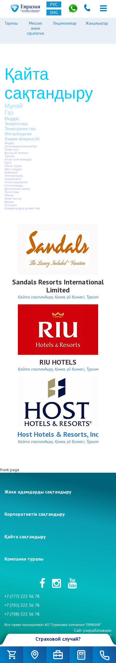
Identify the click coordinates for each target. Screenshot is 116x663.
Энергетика (16, 123)
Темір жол (11, 149)
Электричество (20, 128)
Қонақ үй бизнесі (16, 152)
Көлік (8, 162)
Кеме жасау (12, 198)
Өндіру (9, 143)
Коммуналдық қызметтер (22, 208)
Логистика (11, 192)
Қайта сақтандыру (35, 297)
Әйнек (8, 195)
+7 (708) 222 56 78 (22, 614)
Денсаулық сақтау (17, 188)
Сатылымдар (13, 185)
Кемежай (11, 172)
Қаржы (9, 201)
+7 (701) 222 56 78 (22, 605)
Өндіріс (12, 118)
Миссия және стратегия (35, 28)
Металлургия (18, 133)
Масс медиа (13, 169)
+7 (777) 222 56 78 (22, 596)
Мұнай (13, 105)
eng (54, 12)
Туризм (9, 156)
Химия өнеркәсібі (22, 138)
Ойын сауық (12, 165)
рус (53, 4)
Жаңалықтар (97, 23)
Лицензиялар (65, 23)
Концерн (10, 205)
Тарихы (11, 23)
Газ (8, 112)
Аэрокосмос (12, 179)
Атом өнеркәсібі (15, 182)
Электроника (13, 175)
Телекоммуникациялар (20, 146)
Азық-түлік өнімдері (18, 159)
